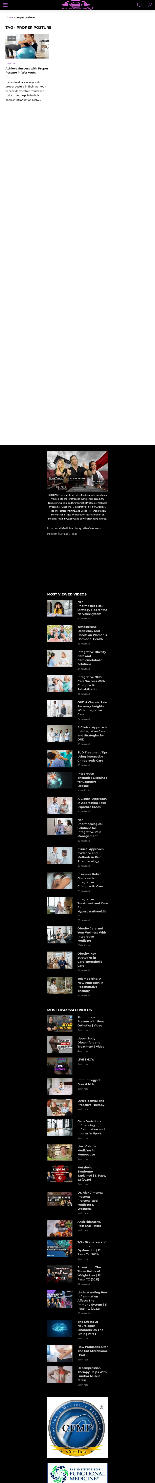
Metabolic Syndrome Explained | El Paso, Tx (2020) (92, 1173)
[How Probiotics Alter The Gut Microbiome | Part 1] (60, 1353)
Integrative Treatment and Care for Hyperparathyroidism (93, 907)
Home (9, 17)
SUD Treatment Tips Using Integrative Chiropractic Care (93, 756)
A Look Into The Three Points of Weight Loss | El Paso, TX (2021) (89, 1273)
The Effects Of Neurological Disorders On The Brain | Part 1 (90, 1328)
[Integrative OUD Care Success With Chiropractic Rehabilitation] (60, 683)
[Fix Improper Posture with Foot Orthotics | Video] (60, 1023)
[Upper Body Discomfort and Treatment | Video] (60, 1044)
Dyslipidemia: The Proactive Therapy (91, 1103)
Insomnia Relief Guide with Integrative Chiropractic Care (90, 880)
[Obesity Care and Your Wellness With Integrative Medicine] (60, 934)
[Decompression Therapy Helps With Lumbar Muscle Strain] (60, 1374)
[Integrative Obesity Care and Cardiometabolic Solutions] (60, 658)
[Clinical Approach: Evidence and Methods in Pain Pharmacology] (60, 855)
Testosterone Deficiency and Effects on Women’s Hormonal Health (92, 633)
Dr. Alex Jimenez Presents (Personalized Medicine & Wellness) (90, 1201)
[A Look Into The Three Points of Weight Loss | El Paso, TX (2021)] (60, 1273)
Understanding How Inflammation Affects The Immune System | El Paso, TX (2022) (93, 1300)
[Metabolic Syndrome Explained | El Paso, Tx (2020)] (60, 1173)
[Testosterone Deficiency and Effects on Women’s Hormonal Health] (60, 633)
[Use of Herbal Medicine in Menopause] (60, 1152)
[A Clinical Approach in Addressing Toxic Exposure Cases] (60, 805)
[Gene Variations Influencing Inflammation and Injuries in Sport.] (60, 1127)
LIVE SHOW (86, 1059)
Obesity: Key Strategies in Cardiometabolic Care (90, 960)
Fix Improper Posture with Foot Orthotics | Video (91, 1021)
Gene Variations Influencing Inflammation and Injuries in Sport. (91, 1127)
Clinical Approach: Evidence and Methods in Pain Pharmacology (91, 855)
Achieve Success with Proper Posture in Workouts (26, 70)
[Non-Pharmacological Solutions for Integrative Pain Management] (60, 826)
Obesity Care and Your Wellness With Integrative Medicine (92, 934)
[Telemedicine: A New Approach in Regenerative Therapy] (60, 985)
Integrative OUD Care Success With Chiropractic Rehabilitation (91, 683)
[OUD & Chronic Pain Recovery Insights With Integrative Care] (60, 708)
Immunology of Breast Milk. (89, 1082)
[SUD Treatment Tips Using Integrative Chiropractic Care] (60, 758)
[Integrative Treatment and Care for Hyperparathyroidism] (60, 905)
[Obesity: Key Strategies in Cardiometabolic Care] (60, 960)
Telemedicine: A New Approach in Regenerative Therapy (90, 985)
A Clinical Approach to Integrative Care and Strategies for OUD (92, 733)
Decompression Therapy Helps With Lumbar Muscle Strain (92, 1374)
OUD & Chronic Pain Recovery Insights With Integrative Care (92, 708)
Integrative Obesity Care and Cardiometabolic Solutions (92, 658)
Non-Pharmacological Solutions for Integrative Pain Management (90, 828)
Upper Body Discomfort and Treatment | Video (91, 1042)
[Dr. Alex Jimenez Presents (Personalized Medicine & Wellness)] (60, 1199)
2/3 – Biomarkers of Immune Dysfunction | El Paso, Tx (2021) (92, 1248)
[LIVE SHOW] (60, 1065)
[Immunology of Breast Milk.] (60, 1086)
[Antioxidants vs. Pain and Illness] (60, 1228)
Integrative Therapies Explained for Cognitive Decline (93, 780)
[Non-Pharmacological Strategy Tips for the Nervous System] (60, 608)
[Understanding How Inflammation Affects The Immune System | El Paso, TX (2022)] (60, 1298)
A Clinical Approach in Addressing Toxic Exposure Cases (92, 803)
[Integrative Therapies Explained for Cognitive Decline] (60, 780)
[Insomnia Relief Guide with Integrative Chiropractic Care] (60, 880)
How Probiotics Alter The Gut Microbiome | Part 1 (93, 1351)
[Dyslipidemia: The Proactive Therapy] (60, 1107)
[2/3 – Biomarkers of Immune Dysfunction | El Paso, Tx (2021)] (60, 1248)
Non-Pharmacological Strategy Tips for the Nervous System (93, 608)
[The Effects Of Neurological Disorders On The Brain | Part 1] (60, 1328)
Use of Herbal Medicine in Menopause (87, 1150)
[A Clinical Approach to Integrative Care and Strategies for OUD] (60, 733)
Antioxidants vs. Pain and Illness (89, 1224)
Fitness (10, 63)
